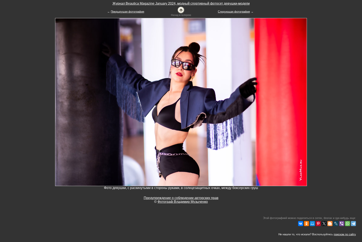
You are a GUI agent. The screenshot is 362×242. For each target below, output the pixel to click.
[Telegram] (353, 223)
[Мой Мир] (312, 223)
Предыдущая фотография (127, 11)
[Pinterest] (318, 223)
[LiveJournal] (335, 223)
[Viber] (341, 223)
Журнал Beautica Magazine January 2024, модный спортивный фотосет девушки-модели (181, 3)
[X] (324, 223)
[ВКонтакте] (300, 223)
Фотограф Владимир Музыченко (183, 201)
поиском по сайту (345, 234)
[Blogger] (329, 223)
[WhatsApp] (347, 223)
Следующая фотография (234, 11)
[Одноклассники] (306, 223)
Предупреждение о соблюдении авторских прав (181, 198)
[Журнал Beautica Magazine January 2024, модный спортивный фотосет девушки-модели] (181, 10)
